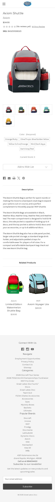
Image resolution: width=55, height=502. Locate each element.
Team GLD (27, 393)
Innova (27, 421)
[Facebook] (4, 178)
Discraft (27, 418)
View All (27, 448)
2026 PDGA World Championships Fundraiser (27, 378)
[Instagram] (27, 349)
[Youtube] (32, 349)
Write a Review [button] (38, 26)
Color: (27, 134)
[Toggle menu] (4, 4)
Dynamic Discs (27, 436)
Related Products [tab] (27, 262)
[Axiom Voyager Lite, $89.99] (38, 284)
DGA (27, 442)
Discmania (27, 430)
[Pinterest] (23, 178)
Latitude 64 (27, 433)
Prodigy (27, 427)
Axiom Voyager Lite (38, 304)
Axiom (27, 439)
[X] (18, 178)
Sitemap (27, 367)
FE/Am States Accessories (28, 396)
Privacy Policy (27, 361)
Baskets (27, 407)
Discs (27, 387)
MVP (28, 424)
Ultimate (27, 410)
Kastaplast (27, 445)
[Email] (9, 178)
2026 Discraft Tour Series (27, 375)
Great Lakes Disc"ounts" (27, 384)
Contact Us (27, 364)
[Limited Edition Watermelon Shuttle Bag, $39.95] (13, 284)
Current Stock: (27, 157)
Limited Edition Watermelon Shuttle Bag (14, 307)
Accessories (27, 399)
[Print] (14, 178)
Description (27, 189)
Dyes (27, 402)
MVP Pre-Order (27, 381)
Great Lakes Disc (27, 390)
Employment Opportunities (27, 358)
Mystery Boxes (27, 405)
